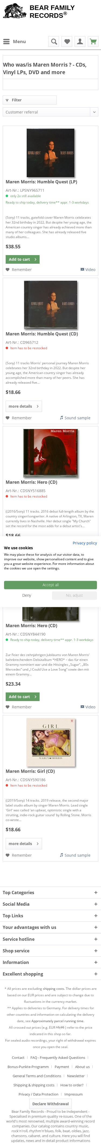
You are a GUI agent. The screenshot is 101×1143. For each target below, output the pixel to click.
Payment (62, 1066)
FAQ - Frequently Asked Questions (57, 1057)
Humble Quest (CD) (42, 334)
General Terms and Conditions (37, 1075)
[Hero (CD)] (50, 453)
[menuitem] (14, 41)
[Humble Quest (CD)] (50, 305)
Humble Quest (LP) (41, 182)
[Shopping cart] (93, 41)
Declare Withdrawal (50, 1103)
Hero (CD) (31, 482)
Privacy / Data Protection (38, 1094)
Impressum (73, 1094)
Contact (18, 1057)
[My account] (80, 41)
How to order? (71, 1085)
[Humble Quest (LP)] (50, 153)
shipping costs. (54, 988)
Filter (16, 99)
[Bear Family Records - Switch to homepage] (15, 11)
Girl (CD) (30, 771)
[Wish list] (66, 41)
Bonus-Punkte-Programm (28, 1066)
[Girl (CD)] (50, 742)
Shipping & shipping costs (33, 1085)
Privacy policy (85, 542)
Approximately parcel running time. (58, 1021)
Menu (19, 41)
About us (82, 1066)
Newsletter (76, 1075)
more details (20, 406)
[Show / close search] (53, 41)
